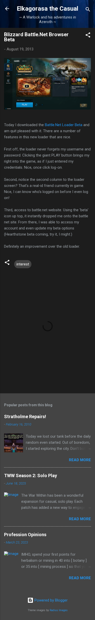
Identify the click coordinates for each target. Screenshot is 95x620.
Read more (80, 460)
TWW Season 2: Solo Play (30, 475)
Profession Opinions (25, 534)
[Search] (88, 10)
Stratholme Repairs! (25, 416)
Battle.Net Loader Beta (63, 125)
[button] (88, 36)
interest (22, 264)
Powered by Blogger (50, 600)
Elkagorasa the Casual (47, 8)
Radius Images (59, 610)
